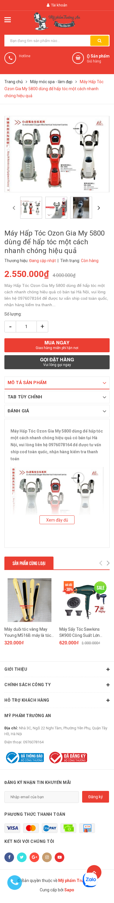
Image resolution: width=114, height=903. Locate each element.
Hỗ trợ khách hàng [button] (26, 700)
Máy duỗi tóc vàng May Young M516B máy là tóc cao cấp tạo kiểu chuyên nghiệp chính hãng (27, 633)
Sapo (69, 890)
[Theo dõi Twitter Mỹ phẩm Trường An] (22, 857)
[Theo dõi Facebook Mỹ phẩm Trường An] (9, 857)
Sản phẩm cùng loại (29, 563)
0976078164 (33, 742)
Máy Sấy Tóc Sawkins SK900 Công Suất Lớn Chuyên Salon (79, 633)
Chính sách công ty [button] (27, 684)
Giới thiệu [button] (15, 669)
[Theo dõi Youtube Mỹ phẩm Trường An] (59, 857)
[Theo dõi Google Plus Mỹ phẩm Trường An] (34, 857)
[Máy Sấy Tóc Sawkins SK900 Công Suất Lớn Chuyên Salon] (84, 600)
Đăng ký (95, 796)
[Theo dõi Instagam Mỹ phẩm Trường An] (47, 857)
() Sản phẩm (98, 58)
